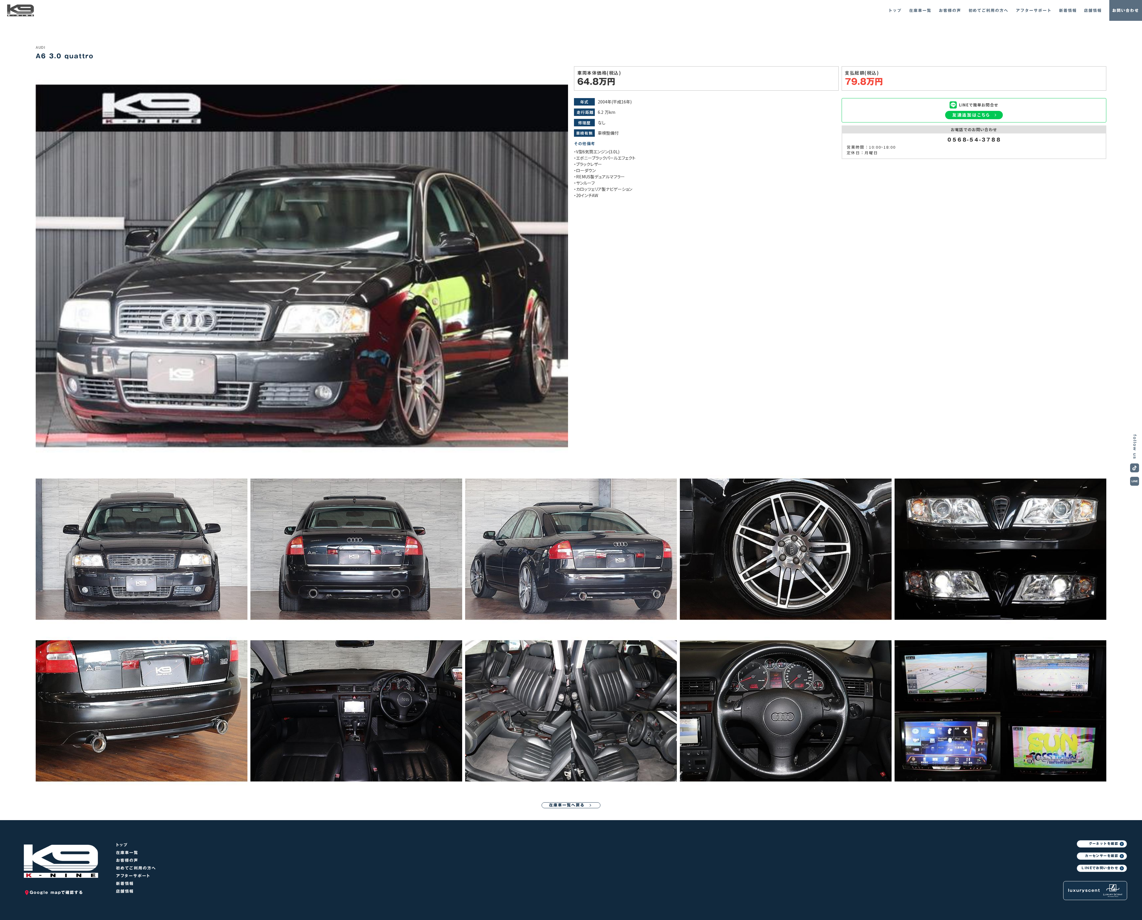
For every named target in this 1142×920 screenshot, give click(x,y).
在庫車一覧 (127, 853)
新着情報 (125, 884)
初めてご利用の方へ (136, 868)
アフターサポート (133, 876)
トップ (122, 845)
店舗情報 (125, 891)
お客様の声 (127, 860)
